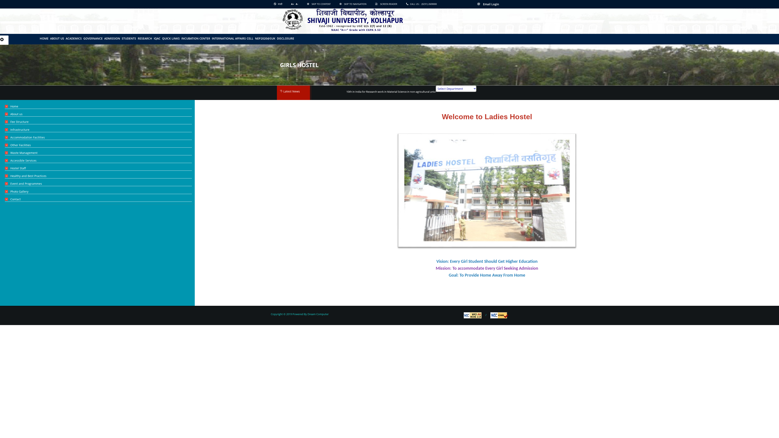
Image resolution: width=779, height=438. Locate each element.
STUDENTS (129, 38)
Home (14, 106)
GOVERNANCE (93, 38)
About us (16, 114)
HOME (44, 38)
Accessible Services (23, 160)
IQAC (157, 38)
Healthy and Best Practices (28, 176)
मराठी (279, 3)
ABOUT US (57, 38)
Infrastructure (19, 130)
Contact (15, 199)
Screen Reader (388, 3)
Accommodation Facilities (27, 137)
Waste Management (24, 153)
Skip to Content (321, 3)
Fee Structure (19, 122)
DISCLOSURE (285, 38)
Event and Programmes (26, 184)
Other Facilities (20, 145)
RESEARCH (145, 38)
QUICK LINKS (171, 38)
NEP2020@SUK (265, 38)
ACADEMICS (74, 38)
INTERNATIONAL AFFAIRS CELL (232, 38)
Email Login (490, 4)
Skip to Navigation (355, 3)
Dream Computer (318, 314)
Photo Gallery (19, 191)
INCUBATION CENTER (195, 38)
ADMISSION (112, 38)
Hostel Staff (18, 168)
